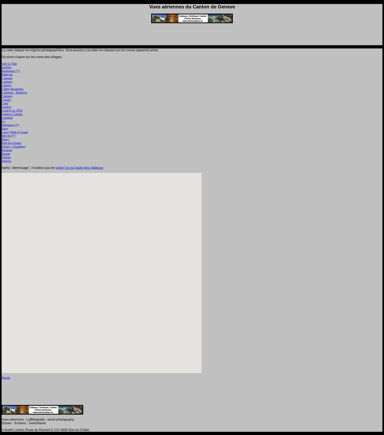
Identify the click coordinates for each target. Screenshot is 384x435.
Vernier (6, 157)
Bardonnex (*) (11, 71)
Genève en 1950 (12, 110)
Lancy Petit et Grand (15, 132)
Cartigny (7, 81)
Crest (5, 103)
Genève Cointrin (12, 114)
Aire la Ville (9, 63)
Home (6, 378)
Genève (6, 107)
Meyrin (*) (8, 135)
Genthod (7, 117)
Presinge (7, 150)
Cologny (7, 96)
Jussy (5, 128)
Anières (6, 67)
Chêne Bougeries (12, 89)
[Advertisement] (192, 35)
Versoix (6, 161)
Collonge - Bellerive (14, 92)
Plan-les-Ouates (11, 143)
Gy (4, 121)
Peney (5, 139)
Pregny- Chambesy (14, 146)
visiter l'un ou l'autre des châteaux (79, 167)
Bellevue (7, 74)
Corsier (6, 99)
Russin (6, 153)
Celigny (7, 85)
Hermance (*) (10, 125)
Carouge (7, 78)
